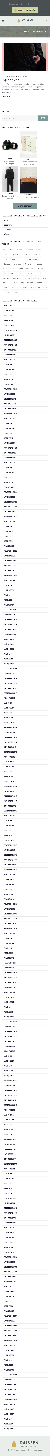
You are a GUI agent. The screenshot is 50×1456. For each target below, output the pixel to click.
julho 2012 (8, 1115)
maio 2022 (8, 536)
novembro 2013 (10, 1036)
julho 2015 (8, 938)
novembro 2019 (10, 683)
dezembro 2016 (10, 855)
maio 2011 (8, 1184)
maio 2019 (8, 713)
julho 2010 (8, 1233)
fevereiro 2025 (10, 389)
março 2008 (9, 1370)
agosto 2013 (9, 1051)
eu (26, 259)
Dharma (6, 259)
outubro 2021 (10, 571)
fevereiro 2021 (10, 610)
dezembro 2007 (10, 1385)
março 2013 (9, 1076)
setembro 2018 (10, 752)
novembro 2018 (10, 742)
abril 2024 (8, 438)
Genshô (28, 264)
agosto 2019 (9, 698)
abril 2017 (8, 835)
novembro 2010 (10, 1213)
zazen (44, 288)
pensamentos (17, 278)
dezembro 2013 (10, 1032)
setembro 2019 (10, 693)
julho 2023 (8, 468)
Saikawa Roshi (18, 283)
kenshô (20, 269)
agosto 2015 (9, 933)
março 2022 (9, 546)
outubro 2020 (10, 629)
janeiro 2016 (9, 909)
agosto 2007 (9, 1404)
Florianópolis (17, 264)
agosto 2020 (9, 639)
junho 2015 (9, 943)
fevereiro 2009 (10, 1316)
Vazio (32, 288)
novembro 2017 (10, 801)
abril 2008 (8, 1365)
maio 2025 (8, 374)
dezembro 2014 (10, 973)
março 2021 (9, 605)
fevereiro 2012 (10, 1139)
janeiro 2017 (9, 850)
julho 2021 (8, 585)
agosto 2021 (9, 580)
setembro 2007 (10, 1399)
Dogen (14, 259)
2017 (33, 31)
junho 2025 (9, 369)
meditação (39, 269)
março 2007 (9, 1429)
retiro (44, 278)
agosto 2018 (9, 757)
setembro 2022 (10, 517)
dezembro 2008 (10, 1326)
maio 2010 (8, 1242)
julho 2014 (8, 997)
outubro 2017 (10, 806)
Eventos (7, 229)
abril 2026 (8, 320)
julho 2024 (8, 423)
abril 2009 (8, 1306)
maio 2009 (8, 1301)
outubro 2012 (10, 1100)
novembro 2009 (10, 1272)
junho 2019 (9, 708)
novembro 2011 (10, 1154)
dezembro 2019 (10, 678)
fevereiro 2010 (10, 1257)
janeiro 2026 (9, 335)
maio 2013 (8, 1066)
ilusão (5, 269)
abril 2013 (8, 1071)
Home (26, 31)
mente (5, 273)
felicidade (6, 264)
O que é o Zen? (11, 80)
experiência (33, 259)
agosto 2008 (9, 1345)
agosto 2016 (9, 875)
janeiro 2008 (9, 1380)
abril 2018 (8, 777)
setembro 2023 (10, 458)
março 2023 (9, 487)
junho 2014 (9, 1002)
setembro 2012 (10, 1105)
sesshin (13, 288)
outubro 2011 (10, 1159)
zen (4, 292)
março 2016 (9, 899)
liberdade (29, 269)
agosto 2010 (9, 1228)
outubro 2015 (10, 924)
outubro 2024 (10, 409)
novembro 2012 (10, 1095)
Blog (13, 76)
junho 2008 (9, 1355)
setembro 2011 (10, 1164)
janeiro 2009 (9, 1321)
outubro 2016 (10, 865)
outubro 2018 (10, 747)
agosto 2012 (9, 1110)
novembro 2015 (10, 919)
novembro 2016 (10, 860)
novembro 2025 (10, 345)
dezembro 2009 (10, 1267)
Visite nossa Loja (25, 206)
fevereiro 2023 (10, 492)
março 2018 (9, 781)
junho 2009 (9, 1296)
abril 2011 (8, 1188)
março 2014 (9, 1017)
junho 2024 (9, 428)
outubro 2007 (10, 1394)
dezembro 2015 (10, 914)
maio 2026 (8, 316)
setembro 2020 (10, 634)
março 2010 (9, 1252)
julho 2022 (8, 526)
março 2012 (9, 1134)
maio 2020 (8, 654)
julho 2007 (8, 1409)
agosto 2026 (9, 306)
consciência (25, 254)
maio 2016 (8, 889)
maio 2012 (8, 1125)
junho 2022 (9, 531)
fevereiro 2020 (10, 669)
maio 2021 (8, 595)
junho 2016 (9, 884)
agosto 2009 (9, 1287)
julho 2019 (8, 703)
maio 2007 (8, 1419)
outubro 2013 (10, 1041)
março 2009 (9, 1311)
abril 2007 (8, 1424)
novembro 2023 (10, 448)
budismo (20, 250)
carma (38, 250)
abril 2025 (8, 379)
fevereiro (40, 31)
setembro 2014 (10, 987)
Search (43, 118)
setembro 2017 (10, 811)
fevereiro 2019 (10, 727)
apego (5, 250)
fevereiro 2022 (10, 551)
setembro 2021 (10, 575)
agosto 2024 (9, 419)
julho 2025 (8, 365)
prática (27, 278)
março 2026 (9, 325)
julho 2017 (8, 821)
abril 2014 (8, 1012)
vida (38, 288)
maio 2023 (8, 477)
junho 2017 (9, 826)
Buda (12, 250)
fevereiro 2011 (10, 1198)
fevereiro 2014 (10, 1022)
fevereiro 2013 (10, 1081)
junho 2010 (9, 1237)
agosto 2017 (9, 816)
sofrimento (23, 288)
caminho (29, 250)
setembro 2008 (10, 1340)
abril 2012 (8, 1130)
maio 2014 (8, 1007)
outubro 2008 (10, 1336)
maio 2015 (8, 948)
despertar (36, 254)
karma (12, 269)
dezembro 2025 (10, 340)
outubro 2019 (10, 688)
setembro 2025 (10, 355)
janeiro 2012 (9, 1144)
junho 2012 (9, 1120)
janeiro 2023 (9, 497)
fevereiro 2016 (10, 904)
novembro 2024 (10, 404)
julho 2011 (8, 1174)
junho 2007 (9, 1414)
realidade (36, 278)
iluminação (38, 264)
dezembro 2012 (10, 1090)
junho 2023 (9, 472)
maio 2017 (8, 830)
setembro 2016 (10, 870)
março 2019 (9, 723)
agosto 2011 (9, 1169)
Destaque (8, 225)
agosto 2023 (9, 463)
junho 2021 (9, 590)
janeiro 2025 (9, 394)
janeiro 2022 (9, 556)
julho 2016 (8, 879)
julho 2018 (8, 762)
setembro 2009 (10, 1282)
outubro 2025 (10, 350)
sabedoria (6, 283)
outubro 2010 (10, 1218)
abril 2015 (8, 953)
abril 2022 (8, 541)
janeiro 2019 (9, 732)
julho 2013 (8, 1056)
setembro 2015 (10, 929)
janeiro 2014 (9, 1027)
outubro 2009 (10, 1277)
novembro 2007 (10, 1389)
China (5, 254)
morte (37, 273)
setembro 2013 (10, 1046)
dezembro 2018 (10, 737)
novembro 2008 (10, 1331)
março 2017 (9, 840)
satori (5, 288)
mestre (12, 273)
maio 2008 (8, 1360)
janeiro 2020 (9, 674)
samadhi (30, 283)
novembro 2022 (10, 507)
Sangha (39, 283)
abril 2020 (8, 659)
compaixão (14, 254)
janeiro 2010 (9, 1262)
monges (29, 273)
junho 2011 (9, 1179)
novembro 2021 (10, 566)
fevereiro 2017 (10, 845)
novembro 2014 (10, 978)
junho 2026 (9, 311)
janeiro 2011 (9, 1203)
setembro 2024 (10, 414)
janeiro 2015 (9, 968)
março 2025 (9, 384)
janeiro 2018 (9, 791)
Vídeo (6, 234)
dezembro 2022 (10, 502)
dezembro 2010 (10, 1208)
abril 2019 (8, 718)
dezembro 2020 (10, 620)
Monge (20, 273)
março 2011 (9, 1193)
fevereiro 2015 (10, 963)
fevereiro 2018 (10, 786)
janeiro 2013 (9, 1085)
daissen (24, 76)
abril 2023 (8, 482)
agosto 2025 (9, 360)
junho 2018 (9, 767)
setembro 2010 (10, 1223)
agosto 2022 (9, 522)
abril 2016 (8, 894)
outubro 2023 (10, 453)
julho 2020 (8, 644)
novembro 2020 (10, 624)
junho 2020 (9, 649)
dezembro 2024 (10, 399)
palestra (6, 278)
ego (20, 259)
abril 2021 (8, 600)
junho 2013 (9, 1061)
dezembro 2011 (10, 1149)
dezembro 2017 (10, 796)
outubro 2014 (10, 982)
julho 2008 (8, 1350)
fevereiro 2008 (10, 1375)
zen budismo (13, 292)
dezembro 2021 (10, 561)
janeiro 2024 (9, 443)
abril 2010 (8, 1247)
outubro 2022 (10, 512)
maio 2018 (8, 772)
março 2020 (9, 664)
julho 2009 (8, 1291)
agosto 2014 (9, 992)
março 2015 (9, 958)
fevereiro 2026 (10, 330)
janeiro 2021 (9, 615)
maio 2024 (8, 433)
